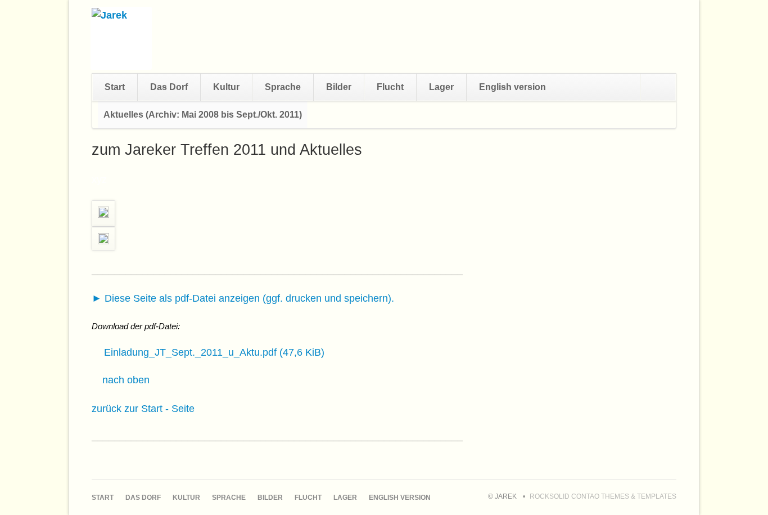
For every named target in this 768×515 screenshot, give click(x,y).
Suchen (658, 87)
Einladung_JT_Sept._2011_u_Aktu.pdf (214, 352)
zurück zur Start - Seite (143, 408)
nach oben (126, 380)
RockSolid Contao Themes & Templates (603, 496)
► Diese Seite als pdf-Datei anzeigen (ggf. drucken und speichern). (243, 298)
